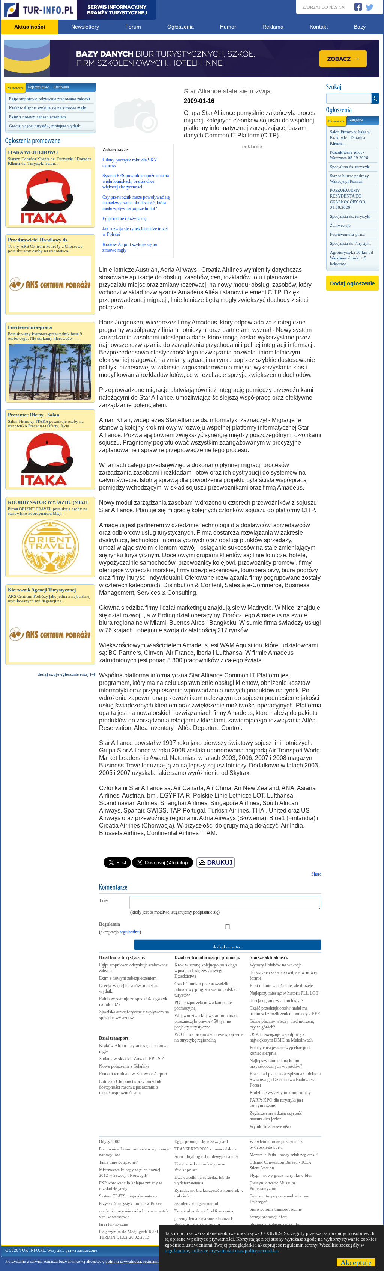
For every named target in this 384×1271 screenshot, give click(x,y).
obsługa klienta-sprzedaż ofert (276, 1224)
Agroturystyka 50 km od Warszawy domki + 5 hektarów (351, 258)
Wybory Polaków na (276, 965)
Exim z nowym (127, 978)
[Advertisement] (50, 809)
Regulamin (109, 924)
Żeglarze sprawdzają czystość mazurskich (276, 1116)
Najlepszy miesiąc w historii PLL (284, 993)
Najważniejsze (38, 87)
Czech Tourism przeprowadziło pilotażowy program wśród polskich (206, 989)
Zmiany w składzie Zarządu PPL (132, 1058)
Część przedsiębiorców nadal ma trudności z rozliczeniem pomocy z (285, 1011)
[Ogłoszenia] (352, 110)
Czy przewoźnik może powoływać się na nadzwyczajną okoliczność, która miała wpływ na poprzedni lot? (136, 202)
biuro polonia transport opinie (276, 1209)
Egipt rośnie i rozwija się (124, 218)
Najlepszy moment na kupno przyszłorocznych (276, 1063)
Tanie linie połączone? (118, 1162)
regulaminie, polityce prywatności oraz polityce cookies (222, 1250)
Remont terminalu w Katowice (133, 1074)
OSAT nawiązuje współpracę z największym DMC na (281, 1037)
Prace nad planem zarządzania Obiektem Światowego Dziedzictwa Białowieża (285, 1079)
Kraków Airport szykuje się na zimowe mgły (47, 108)
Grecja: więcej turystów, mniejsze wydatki (45, 126)
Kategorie (356, 120)
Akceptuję (356, 1262)
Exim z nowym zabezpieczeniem (37, 117)
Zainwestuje (340, 225)
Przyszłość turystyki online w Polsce (130, 1203)
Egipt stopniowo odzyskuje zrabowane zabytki (49, 98)
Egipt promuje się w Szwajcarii (201, 1141)
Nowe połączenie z (124, 1066)
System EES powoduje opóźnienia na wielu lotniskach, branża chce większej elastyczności (135, 181)
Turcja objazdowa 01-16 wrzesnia (203, 1211)
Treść (104, 900)
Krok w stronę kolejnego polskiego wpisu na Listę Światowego (205, 970)
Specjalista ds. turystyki (350, 166)
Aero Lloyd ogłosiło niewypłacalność (206, 1156)
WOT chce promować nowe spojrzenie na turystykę (208, 1037)
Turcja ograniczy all (276, 1000)
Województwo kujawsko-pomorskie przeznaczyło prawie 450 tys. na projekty (206, 1021)
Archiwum (61, 87)
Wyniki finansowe (270, 1126)
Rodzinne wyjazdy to (280, 1092)
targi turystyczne (113, 1224)
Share (316, 874)
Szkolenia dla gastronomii (196, 1203)
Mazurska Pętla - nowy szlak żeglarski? (284, 1154)
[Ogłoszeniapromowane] (50, 141)
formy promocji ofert (268, 1216)
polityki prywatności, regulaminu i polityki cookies (149, 1261)
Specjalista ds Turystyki (350, 243)
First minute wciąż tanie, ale (281, 985)
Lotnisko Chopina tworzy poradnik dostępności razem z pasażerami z (130, 1087)
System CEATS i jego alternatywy (128, 1196)
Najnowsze (15, 88)
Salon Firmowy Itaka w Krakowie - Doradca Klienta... (350, 137)
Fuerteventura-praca (347, 234)
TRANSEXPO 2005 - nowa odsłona (205, 1149)
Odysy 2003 (109, 1141)
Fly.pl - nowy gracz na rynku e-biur (281, 1175)
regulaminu (130, 932)
